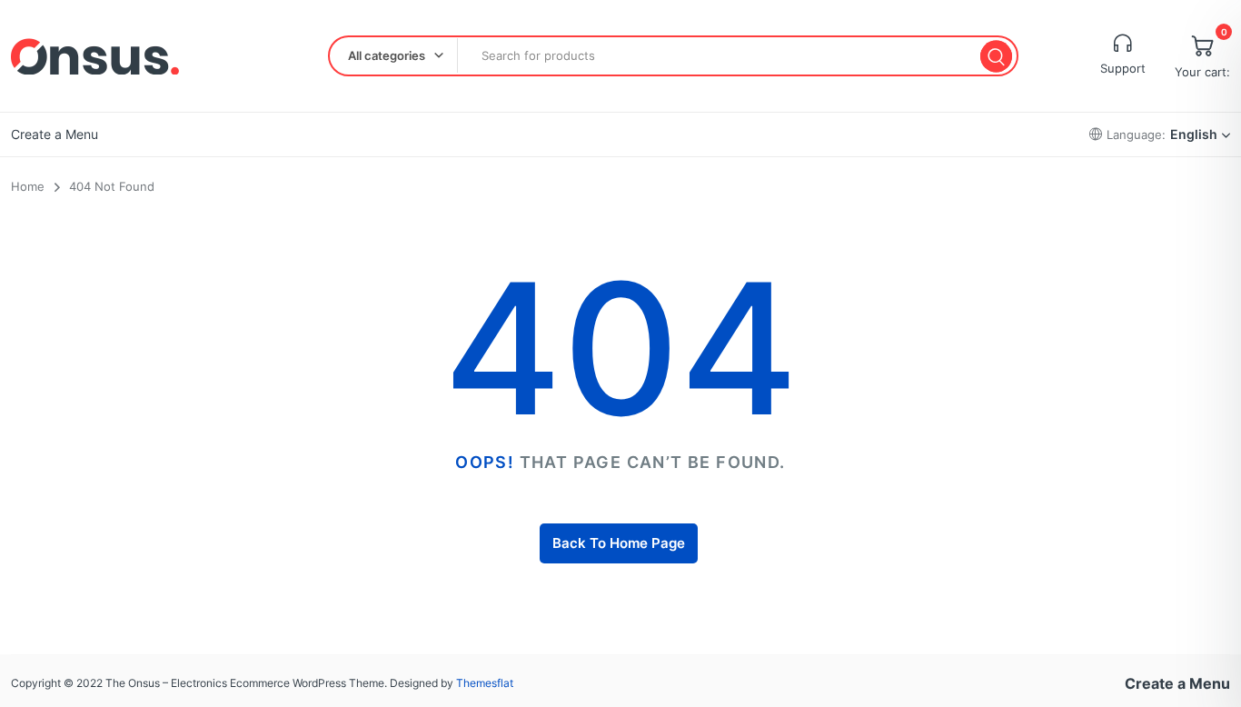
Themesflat (484, 683)
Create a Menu (54, 134)
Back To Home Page (618, 543)
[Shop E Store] (95, 56)
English (1193, 134)
